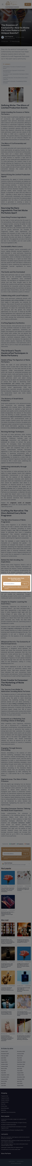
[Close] (28, 577)
